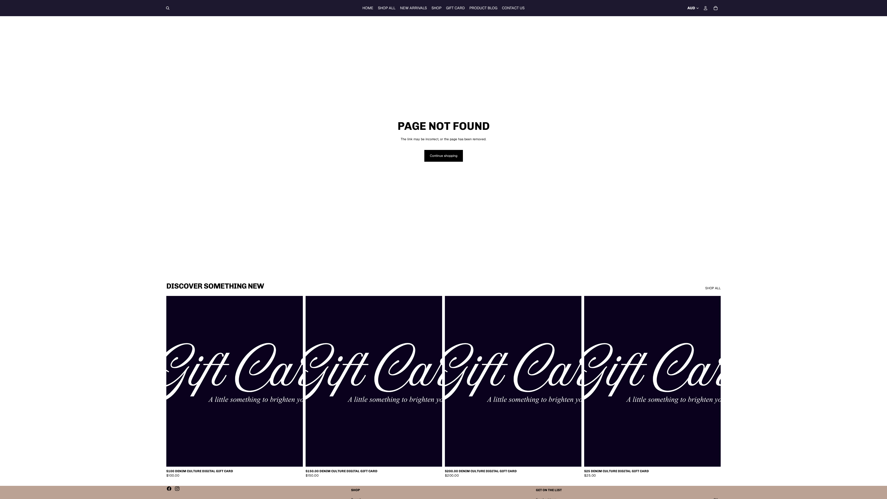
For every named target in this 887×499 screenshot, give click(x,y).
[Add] (296, 459)
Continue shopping (443, 156)
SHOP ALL (713, 288)
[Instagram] (177, 488)
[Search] (168, 8)
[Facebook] (169, 488)
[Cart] (716, 8)
